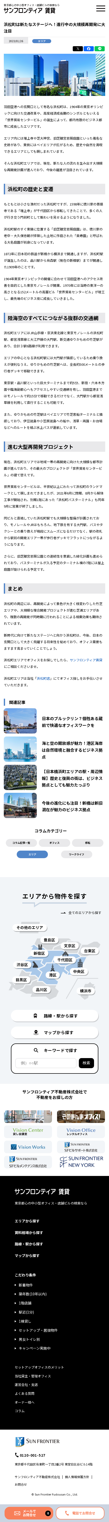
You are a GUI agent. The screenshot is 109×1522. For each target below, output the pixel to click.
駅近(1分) (26, 1312)
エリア (32, 854)
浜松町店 (43, 678)
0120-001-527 (33, 1455)
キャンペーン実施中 (34, 1348)
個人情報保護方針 (77, 1477)
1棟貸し (25, 1321)
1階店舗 (25, 1302)
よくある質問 (24, 1393)
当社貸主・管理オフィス (33, 1376)
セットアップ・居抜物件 (38, 1330)
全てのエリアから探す (84, 912)
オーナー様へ (24, 1402)
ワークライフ (76, 854)
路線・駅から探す (29, 1243)
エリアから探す (27, 1220)
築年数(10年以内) (33, 1293)
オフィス (54, 843)
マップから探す (27, 1255)
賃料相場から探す (29, 1232)
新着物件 (26, 1285)
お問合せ (21, 1484)
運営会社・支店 (26, 1384)
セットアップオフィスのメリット (39, 1367)
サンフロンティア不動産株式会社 (37, 1477)
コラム (20, 1410)
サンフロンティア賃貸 (86, 660)
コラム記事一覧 (21, 843)
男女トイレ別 (29, 1339)
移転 (87, 843)
